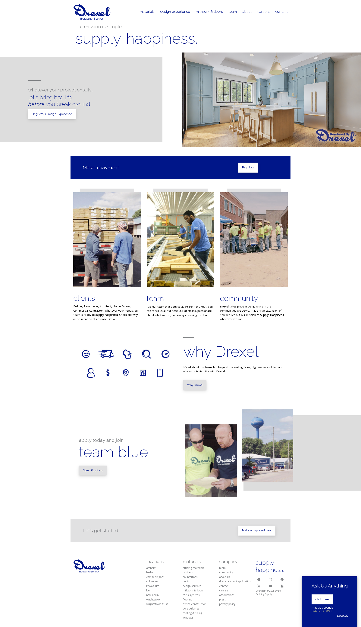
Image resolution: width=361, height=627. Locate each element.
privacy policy (227, 604)
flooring (187, 599)
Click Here (322, 599)
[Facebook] (259, 579)
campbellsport (155, 577)
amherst (151, 568)
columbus (152, 581)
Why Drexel (195, 385)
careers (223, 590)
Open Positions (93, 470)
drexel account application (235, 581)
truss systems (191, 595)
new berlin (152, 595)
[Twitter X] (259, 586)
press (222, 599)
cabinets (188, 572)
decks (186, 581)
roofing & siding (192, 613)
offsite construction (194, 604)
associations (226, 595)
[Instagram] (270, 579)
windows (188, 617)
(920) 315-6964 (322, 610)
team (155, 298)
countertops (190, 577)
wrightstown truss (157, 604)
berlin (149, 572)
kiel (148, 590)
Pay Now (248, 167)
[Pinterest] (282, 579)
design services (192, 586)
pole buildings (191, 608)
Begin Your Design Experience (52, 114)
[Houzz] (282, 586)
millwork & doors (193, 590)
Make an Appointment (257, 530)
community (239, 298)
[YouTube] (270, 586)
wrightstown (153, 599)
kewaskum (152, 586)
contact (223, 586)
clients (84, 298)
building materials (193, 568)
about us (224, 577)
